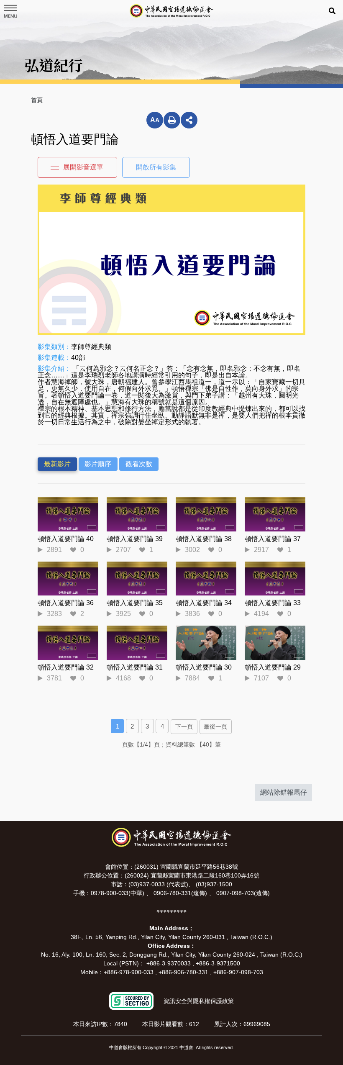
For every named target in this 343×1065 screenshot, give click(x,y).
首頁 (37, 100)
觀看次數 (138, 463)
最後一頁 (215, 726)
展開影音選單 (83, 167)
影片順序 (97, 463)
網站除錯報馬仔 (283, 792)
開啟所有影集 (156, 167)
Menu (10, 11)
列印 (172, 120)
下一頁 (184, 726)
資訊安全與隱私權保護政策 (199, 1001)
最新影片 (57, 463)
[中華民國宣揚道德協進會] (171, 11)
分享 (189, 120)
